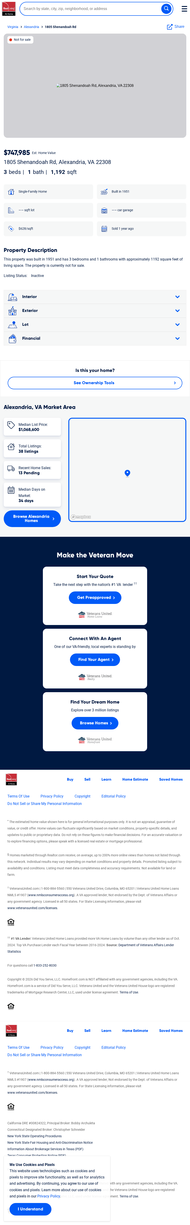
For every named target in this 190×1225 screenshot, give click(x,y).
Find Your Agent (94, 660)
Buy (70, 779)
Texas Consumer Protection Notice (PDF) (36, 1155)
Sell (87, 779)
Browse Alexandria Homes (31, 519)
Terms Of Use (18, 796)
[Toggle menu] (184, 8)
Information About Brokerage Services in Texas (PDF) (45, 1149)
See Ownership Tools (94, 383)
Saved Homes (171, 779)
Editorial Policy (113, 796)
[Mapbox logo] (81, 517)
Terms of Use (129, 992)
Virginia (12, 27)
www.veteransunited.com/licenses (32, 908)
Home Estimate (135, 779)
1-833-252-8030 (45, 965)
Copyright (82, 796)
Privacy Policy (52, 796)
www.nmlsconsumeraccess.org (51, 895)
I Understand (30, 1209)
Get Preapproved (94, 598)
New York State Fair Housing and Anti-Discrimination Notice (50, 1142)
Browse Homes (94, 723)
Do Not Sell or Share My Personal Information (44, 803)
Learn (106, 779)
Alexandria (31, 27)
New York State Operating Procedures (34, 1136)
